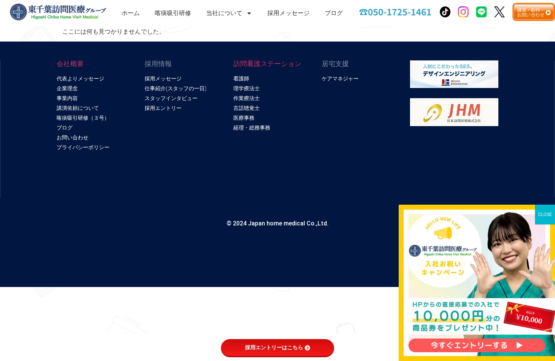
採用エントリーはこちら (274, 347)
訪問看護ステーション (267, 64)
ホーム (131, 13)
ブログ (334, 13)
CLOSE (545, 214)
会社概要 (70, 64)
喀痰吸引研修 (173, 13)
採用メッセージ (288, 13)
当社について (224, 13)
